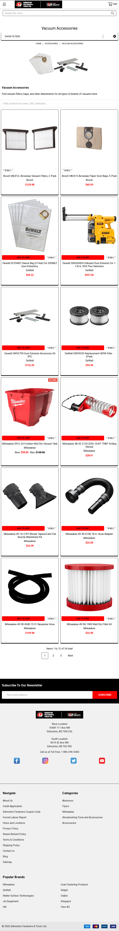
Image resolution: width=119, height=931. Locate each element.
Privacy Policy (10, 828)
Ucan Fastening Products (74, 884)
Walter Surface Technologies (18, 895)
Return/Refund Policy (14, 834)
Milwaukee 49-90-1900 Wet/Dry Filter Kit (89, 624)
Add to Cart (23, 257)
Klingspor (66, 901)
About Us (8, 800)
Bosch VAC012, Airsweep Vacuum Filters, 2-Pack (29, 176)
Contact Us (9, 850)
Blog (5, 856)
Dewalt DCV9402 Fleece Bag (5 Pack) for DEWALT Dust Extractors (29, 265)
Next (71, 655)
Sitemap (7, 862)
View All (65, 906)
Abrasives (67, 800)
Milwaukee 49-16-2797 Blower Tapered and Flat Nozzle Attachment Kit (30, 536)
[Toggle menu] (4, 4)
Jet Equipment (10, 901)
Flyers (65, 806)
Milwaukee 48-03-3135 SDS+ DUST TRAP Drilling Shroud (89, 445)
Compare (8, 170)
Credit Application (12, 806)
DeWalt (7, 890)
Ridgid (64, 890)
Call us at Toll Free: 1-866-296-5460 (59, 751)
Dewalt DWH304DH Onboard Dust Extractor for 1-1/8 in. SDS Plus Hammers (89, 265)
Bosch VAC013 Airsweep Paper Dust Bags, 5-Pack (89, 176)
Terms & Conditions (13, 839)
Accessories (69, 822)
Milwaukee (68, 811)
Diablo (64, 895)
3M (4, 906)
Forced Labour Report (14, 817)
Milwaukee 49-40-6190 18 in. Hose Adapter (89, 534)
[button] (114, 36)
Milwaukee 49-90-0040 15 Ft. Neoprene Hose (30, 624)
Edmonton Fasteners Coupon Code (21, 811)
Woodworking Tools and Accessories (82, 817)
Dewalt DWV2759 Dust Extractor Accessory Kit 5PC (29, 355)
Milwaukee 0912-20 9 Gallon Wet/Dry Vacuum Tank (29, 443)
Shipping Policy (11, 845)
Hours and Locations (14, 822)
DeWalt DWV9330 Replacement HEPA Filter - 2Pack (89, 355)
